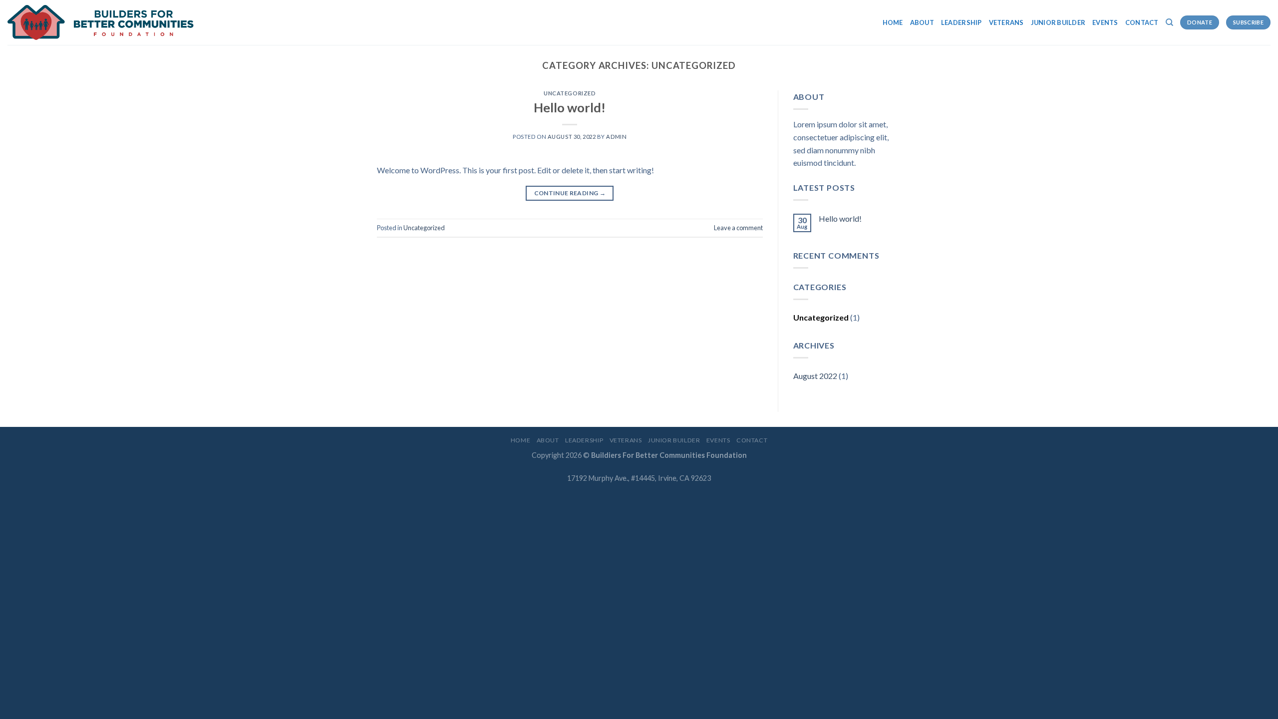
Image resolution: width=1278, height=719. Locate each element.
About (922, 22)
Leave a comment (738, 228)
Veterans (1006, 22)
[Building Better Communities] (147, 22)
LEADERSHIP (961, 22)
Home (893, 22)
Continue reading (570, 193)
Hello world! (570, 107)
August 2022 (815, 375)
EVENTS (1105, 22)
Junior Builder (1058, 22)
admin (616, 136)
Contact (1142, 22)
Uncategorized (570, 93)
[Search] (1169, 22)
